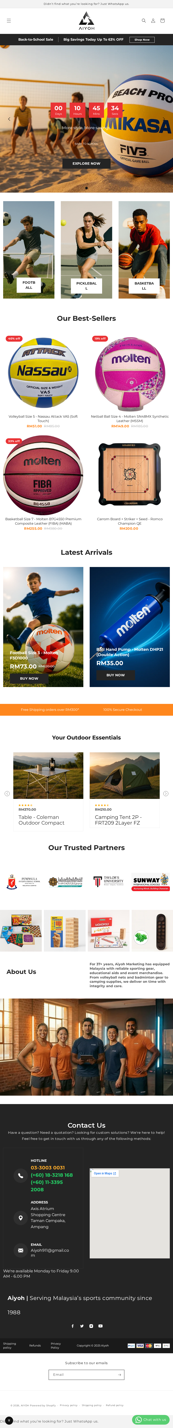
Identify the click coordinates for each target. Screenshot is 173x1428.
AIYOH (25, 1405)
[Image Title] (48, 775)
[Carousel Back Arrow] (9, 119)
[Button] (9, 1421)
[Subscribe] (119, 1375)
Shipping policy (92, 1405)
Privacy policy (69, 1405)
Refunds (35, 1345)
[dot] (86, 188)
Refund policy (115, 1405)
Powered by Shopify (43, 1405)
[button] (9, 20)
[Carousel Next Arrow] (164, 119)
